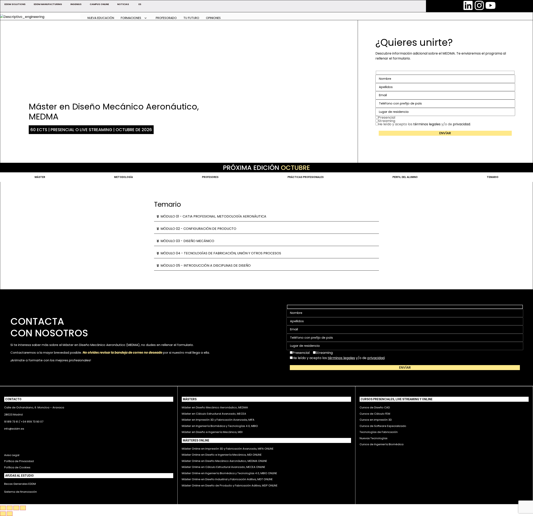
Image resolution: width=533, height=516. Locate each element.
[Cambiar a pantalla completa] (9, 508)
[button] (266, 216)
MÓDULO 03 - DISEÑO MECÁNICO (187, 241)
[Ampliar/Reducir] (3, 508)
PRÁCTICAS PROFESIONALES (306, 177)
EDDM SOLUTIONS (14, 4)
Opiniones (213, 18)
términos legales (427, 124)
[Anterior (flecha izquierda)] (3, 513)
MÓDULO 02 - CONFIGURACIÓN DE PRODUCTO (198, 228)
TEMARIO (492, 177)
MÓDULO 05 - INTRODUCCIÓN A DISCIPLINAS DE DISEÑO (206, 265)
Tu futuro (191, 18)
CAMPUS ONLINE (99, 4)
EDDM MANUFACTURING (48, 4)
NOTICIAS (123, 4)
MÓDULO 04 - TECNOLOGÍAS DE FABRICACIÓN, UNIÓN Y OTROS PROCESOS (221, 253)
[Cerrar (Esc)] (23, 508)
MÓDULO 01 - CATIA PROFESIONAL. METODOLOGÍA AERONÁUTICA (213, 216)
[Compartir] (16, 508)
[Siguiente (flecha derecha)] (9, 513)
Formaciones (131, 18)
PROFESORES (210, 177)
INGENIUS (75, 4)
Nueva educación (100, 18)
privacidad (461, 124)
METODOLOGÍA (123, 177)
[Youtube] (490, 5)
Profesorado (166, 18)
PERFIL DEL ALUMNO (405, 177)
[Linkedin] (468, 5)
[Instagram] (479, 5)
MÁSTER (40, 177)
